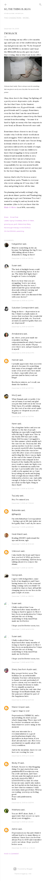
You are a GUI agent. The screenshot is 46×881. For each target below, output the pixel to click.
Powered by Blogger (25, 869)
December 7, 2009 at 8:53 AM (23, 527)
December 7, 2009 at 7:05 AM (23, 503)
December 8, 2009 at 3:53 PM (23, 803)
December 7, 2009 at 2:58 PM (23, 596)
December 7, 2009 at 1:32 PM (22, 568)
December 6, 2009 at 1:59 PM (22, 258)
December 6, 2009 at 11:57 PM (23, 416)
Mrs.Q (14, 395)
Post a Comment (11, 854)
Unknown (16, 551)
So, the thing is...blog (17, 9)
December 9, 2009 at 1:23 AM (22, 822)
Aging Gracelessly (15, 221)
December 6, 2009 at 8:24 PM (23, 353)
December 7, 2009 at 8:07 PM (23, 662)
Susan (14, 265)
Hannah (15, 360)
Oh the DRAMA (10, 231)
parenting (20, 231)
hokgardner (17, 244)
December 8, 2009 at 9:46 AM (23, 756)
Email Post (14, 217)
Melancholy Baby (24, 224)
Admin (15, 829)
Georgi (15, 575)
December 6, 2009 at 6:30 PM (23, 327)
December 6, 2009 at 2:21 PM (22, 300)
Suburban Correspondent (23, 308)
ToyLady (15, 496)
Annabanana (17, 334)
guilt (15, 224)
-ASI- (30, 874)
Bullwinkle (16, 510)
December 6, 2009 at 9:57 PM (23, 388)
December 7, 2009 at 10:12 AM (23, 544)
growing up (8, 224)
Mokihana (16, 810)
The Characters (12, 18)
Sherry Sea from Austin (22, 669)
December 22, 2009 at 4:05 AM (23, 848)
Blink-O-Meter (10, 207)
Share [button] (6, 217)
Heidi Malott (17, 534)
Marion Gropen (18, 707)
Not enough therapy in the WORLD (17, 228)
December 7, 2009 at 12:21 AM (23, 488)
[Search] (40, 4)
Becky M (16, 763)
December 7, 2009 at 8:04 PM (23, 629)
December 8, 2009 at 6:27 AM (23, 700)
